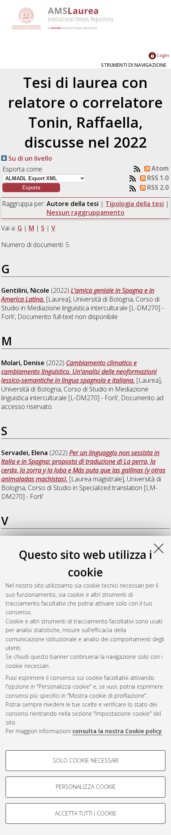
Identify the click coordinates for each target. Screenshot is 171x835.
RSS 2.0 (157, 187)
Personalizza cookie (86, 786)
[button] (31, 187)
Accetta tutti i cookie (86, 813)
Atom (159, 168)
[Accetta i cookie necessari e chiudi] (158, 548)
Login (162, 55)
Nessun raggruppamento (85, 212)
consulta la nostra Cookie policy (117, 731)
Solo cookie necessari (86, 760)
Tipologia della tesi (134, 203)
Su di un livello (29, 158)
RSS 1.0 (157, 177)
